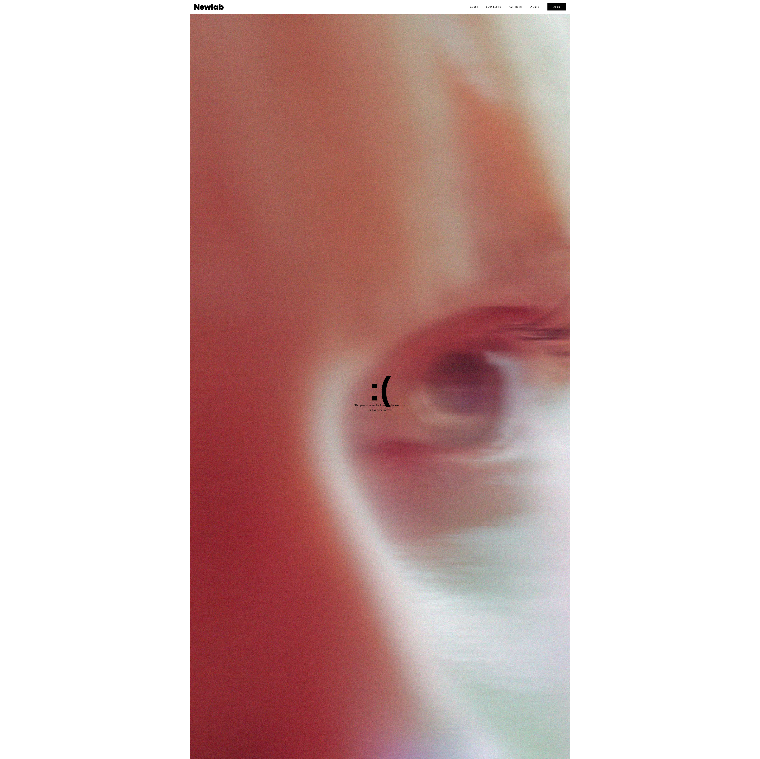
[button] (474, 7)
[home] (209, 7)
